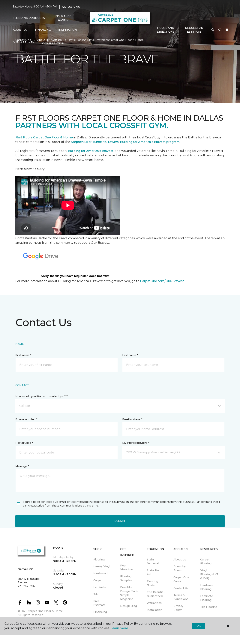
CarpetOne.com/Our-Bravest (162, 281)
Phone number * (26, 419)
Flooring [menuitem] (99, 559)
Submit (120, 521)
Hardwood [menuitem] (100, 573)
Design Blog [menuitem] (128, 606)
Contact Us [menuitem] (180, 588)
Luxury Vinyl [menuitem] (101, 566)
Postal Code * (24, 443)
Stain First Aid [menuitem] (154, 572)
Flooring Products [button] (29, 18)
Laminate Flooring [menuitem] (206, 598)
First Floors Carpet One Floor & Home (44, 137)
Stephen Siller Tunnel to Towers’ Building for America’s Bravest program (125, 142)
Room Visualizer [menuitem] (126, 567)
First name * (23, 355)
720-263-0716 (71, 6)
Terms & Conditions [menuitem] (180, 597)
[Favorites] (219, 30)
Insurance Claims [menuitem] (63, 18)
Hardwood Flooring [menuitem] (207, 587)
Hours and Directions (165, 29)
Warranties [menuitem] (154, 603)
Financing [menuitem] (43, 29)
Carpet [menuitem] (98, 580)
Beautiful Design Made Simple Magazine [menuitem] (129, 593)
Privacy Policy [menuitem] (178, 608)
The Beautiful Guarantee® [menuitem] (156, 594)
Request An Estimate (194, 29)
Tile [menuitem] (95, 594)
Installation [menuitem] (154, 610)
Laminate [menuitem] (99, 587)
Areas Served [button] (23, 41)
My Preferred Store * (135, 443)
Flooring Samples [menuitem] (126, 578)
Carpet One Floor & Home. (45, 611)
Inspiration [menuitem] (67, 29)
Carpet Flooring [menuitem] (206, 561)
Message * (22, 466)
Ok (198, 626)
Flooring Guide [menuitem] (152, 583)
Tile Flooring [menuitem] (208, 607)
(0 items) (227, 29)
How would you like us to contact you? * (41, 396)
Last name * (130, 355)
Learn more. (119, 628)
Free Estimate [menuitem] (99, 603)
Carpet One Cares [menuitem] (181, 579)
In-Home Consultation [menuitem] (53, 41)
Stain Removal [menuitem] (153, 561)
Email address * (132, 419)
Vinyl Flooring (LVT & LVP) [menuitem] (209, 574)
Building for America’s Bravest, (91, 151)
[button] (212, 30)
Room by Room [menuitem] (179, 568)
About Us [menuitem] (179, 559)
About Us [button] (20, 29)
